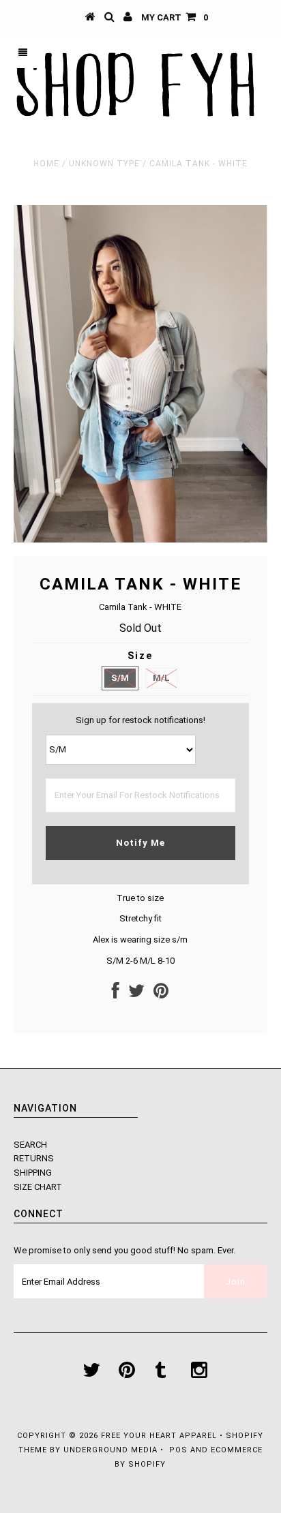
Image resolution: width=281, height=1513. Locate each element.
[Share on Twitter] (136, 994)
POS (178, 1450)
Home (46, 163)
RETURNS (34, 1158)
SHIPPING (33, 1172)
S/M (120, 678)
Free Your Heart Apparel (160, 1435)
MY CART (174, 17)
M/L (161, 678)
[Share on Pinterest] (160, 994)
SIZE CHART (38, 1187)
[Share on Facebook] (115, 994)
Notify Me (140, 843)
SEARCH (30, 1145)
